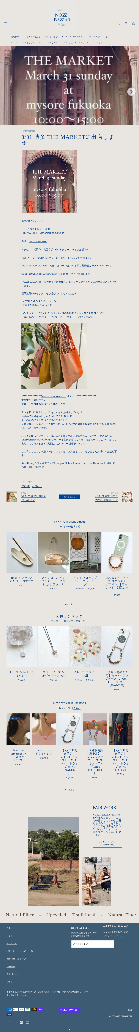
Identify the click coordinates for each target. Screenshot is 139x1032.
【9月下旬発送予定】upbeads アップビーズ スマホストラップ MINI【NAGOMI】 (85, 679)
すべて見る (69, 604)
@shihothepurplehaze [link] (34, 265)
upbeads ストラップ (16, 958)
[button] (5, 23)
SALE (9, 981)
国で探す (15, 37)
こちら (84, 620)
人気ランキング (51, 37)
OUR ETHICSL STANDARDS (107, 843)
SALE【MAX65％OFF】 (73, 37)
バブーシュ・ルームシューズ (76, 43)
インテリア (97, 43)
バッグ (10, 935)
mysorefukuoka (38, 241)
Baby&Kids (12, 974)
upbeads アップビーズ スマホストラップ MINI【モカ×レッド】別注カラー (85, 584)
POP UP (25, 486)
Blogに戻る (69, 497)
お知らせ (37, 486)
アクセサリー (53, 43)
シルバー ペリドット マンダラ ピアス (117, 581)
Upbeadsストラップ (98, 37)
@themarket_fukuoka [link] (52, 232)
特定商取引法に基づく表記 (115, 932)
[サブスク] (97, 944)
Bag (41, 43)
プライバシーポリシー (113, 936)
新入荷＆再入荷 (33, 37)
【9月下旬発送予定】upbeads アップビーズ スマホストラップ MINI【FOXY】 (120, 760)
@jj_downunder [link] (33, 273)
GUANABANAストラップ (22, 43)
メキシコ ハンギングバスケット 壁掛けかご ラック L (22, 581)
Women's (11, 966)
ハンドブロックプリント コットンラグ (54, 581)
